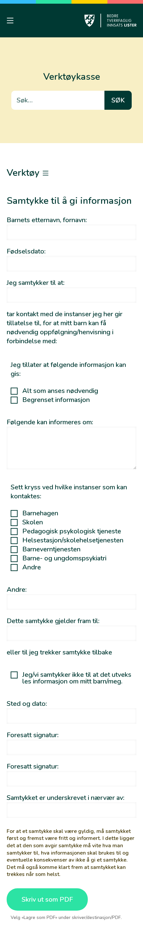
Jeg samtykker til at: (36, 282)
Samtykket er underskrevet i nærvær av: (65, 797)
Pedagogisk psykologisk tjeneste (71, 531)
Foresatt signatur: (33, 735)
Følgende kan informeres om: (50, 422)
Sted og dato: (27, 703)
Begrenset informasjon (56, 400)
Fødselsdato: (26, 251)
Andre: (17, 589)
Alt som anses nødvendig (60, 391)
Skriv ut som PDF (47, 899)
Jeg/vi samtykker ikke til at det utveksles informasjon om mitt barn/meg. (76, 678)
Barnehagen (40, 513)
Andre (31, 567)
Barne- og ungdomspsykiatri (64, 558)
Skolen (32, 522)
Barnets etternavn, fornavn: (47, 219)
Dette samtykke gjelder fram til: (53, 620)
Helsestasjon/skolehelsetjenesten (72, 540)
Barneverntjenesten (51, 549)
